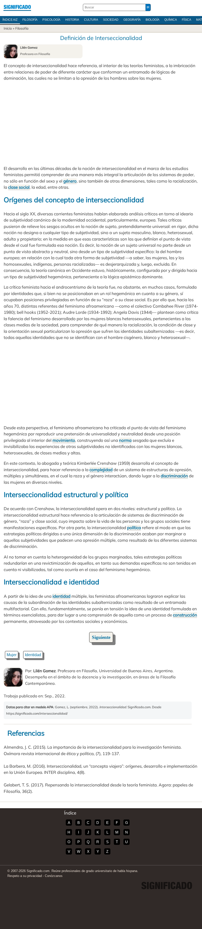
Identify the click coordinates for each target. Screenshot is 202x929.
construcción (185, 614)
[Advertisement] (101, 123)
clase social (19, 187)
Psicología (51, 19)
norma (125, 440)
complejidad (101, 469)
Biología (152, 19)
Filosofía (29, 19)
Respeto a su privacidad (24, 876)
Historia (72, 19)
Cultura (91, 19)
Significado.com (17, 7)
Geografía (132, 19)
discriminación (174, 475)
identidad (61, 596)
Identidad (33, 655)
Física (186, 19)
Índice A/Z (9, 19)
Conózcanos (54, 876)
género (70, 181)
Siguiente (101, 637)
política (134, 527)
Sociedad (110, 19)
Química (170, 19)
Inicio (8, 28)
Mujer (12, 655)
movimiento (63, 440)
